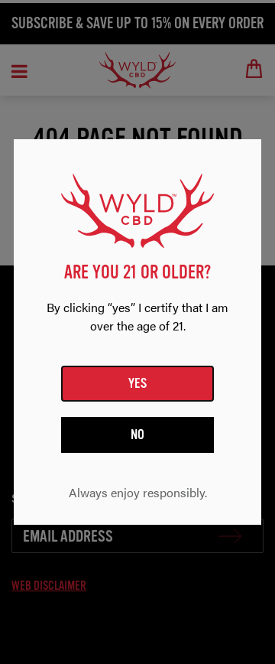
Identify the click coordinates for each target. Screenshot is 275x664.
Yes (137, 383)
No (138, 434)
